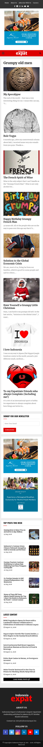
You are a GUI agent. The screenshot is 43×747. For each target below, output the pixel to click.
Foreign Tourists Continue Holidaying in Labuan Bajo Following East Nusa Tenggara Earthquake (15, 565)
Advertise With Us (25, 3)
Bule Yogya (9, 135)
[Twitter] (11, 732)
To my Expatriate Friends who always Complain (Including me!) (20, 394)
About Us (14, 3)
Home (7, 3)
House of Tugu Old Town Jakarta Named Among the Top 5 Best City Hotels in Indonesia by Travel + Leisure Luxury (15, 597)
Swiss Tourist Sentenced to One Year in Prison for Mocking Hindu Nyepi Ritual (19, 671)
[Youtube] (30, 732)
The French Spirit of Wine (18, 177)
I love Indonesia (12, 349)
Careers (35, 3)
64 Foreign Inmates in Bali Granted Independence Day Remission (14, 580)
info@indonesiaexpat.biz (26, 721)
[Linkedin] (24, 732)
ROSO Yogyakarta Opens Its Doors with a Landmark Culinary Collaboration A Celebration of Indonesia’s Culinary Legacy (20, 622)
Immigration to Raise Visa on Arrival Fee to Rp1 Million (14, 531)
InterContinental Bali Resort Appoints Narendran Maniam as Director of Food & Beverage (20, 647)
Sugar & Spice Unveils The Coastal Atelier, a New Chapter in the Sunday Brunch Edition (20, 635)
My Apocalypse (12, 94)
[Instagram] (17, 732)
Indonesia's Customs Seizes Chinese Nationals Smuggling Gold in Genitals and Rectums (15, 548)
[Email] (36, 732)
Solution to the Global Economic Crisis (16, 262)
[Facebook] (5, 732)
